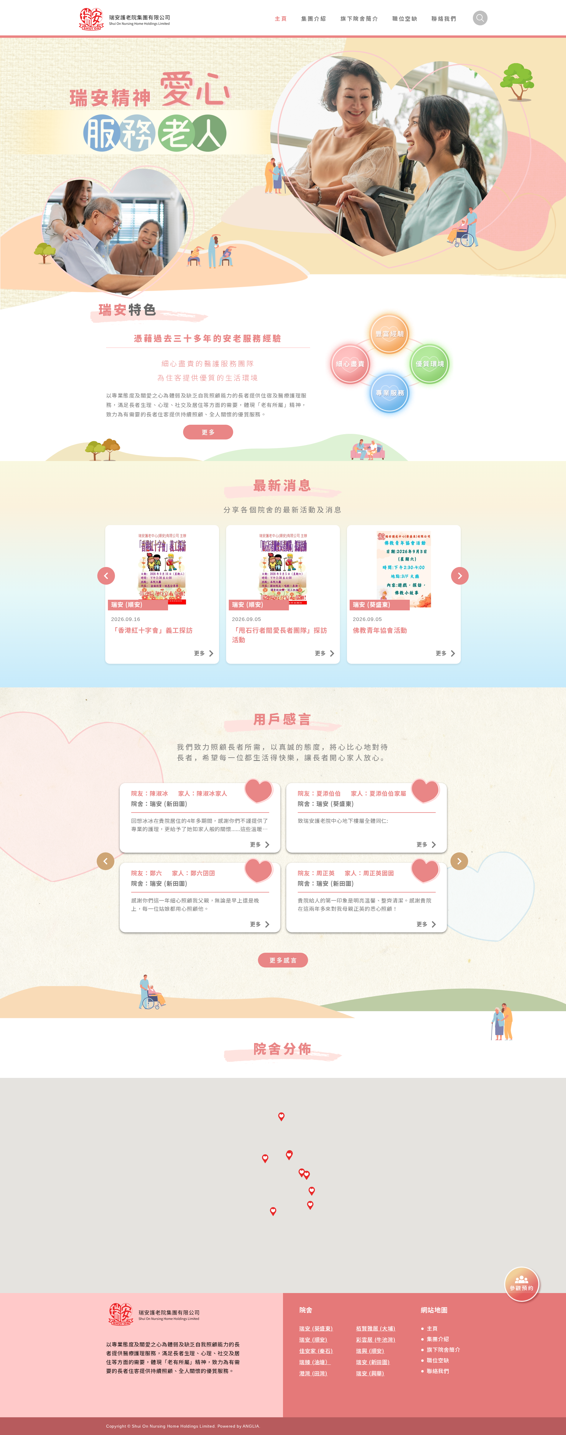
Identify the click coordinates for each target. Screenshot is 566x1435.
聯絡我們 (444, 18)
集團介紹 (314, 18)
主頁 (281, 18)
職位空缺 (405, 18)
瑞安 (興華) (370, 1373)
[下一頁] (460, 576)
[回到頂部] (540, 1324)
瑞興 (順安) (370, 1350)
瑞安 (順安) (313, 1339)
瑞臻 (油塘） (315, 1362)
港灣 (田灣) (313, 1373)
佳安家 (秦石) (316, 1350)
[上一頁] (106, 576)
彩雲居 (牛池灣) (376, 1339)
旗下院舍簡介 (359, 18)
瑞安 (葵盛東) (316, 1328)
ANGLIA (251, 1426)
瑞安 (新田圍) (373, 1362)
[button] (273, 1212)
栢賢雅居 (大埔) (376, 1328)
